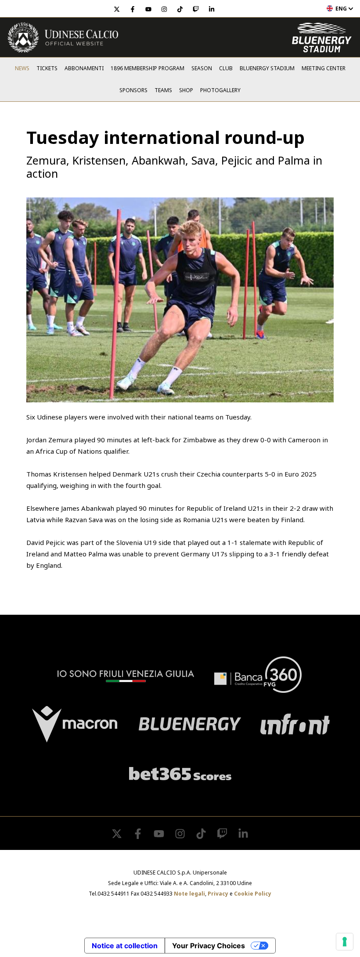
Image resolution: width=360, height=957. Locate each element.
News (22, 68)
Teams (163, 90)
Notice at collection (125, 945)
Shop (186, 90)
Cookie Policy (252, 893)
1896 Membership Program (147, 68)
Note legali (189, 893)
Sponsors (133, 90)
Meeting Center (324, 68)
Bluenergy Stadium (267, 68)
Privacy (218, 893)
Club (226, 68)
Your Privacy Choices (208, 945)
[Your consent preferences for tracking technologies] (344, 941)
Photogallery (220, 90)
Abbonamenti (84, 68)
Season (201, 68)
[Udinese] (62, 37)
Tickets (47, 68)
